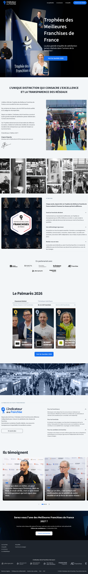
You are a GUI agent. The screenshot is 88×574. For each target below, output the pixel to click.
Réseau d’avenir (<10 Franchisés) (23, 305)
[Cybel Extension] (22, 328)
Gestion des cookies (32, 571)
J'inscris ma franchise (44, 533)
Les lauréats (4, 545)
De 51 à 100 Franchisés (63, 305)
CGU (40, 571)
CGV (44, 571)
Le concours (59, 3)
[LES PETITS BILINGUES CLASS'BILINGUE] (65, 328)
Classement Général (20, 301)
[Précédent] (39, 504)
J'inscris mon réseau (80, 3)
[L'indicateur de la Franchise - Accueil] (9, 3)
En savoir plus (12, 431)
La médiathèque (5, 551)
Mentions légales (5, 571)
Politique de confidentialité (19, 571)
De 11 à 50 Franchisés (44, 305)
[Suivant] (49, 504)
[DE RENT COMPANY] (44, 328)
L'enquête (67, 3)
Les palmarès (50, 3)
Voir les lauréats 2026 (55, 58)
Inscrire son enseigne (20, 547)
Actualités (17, 545)
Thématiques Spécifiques (45, 301)
